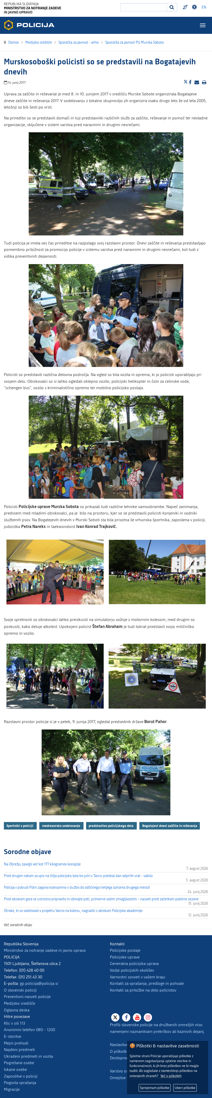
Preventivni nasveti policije (27, 996)
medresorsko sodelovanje (61, 825)
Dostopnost (195, 7)
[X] (115, 1017)
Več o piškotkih (171, 1076)
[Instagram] (148, 1017)
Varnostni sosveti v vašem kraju (137, 976)
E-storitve (12, 1036)
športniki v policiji (20, 825)
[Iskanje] (172, 7)
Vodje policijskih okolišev (132, 970)
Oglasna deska (16, 1010)
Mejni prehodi (16, 1043)
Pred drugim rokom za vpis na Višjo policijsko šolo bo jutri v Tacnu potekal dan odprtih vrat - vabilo (78, 876)
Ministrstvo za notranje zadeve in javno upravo (45, 950)
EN (204, 7)
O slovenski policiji (20, 990)
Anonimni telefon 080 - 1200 (29, 1029)
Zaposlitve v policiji (20, 1076)
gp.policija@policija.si (39, 983)
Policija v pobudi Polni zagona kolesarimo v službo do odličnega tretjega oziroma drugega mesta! (77, 887)
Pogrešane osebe (19, 1062)
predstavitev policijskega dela (111, 825)
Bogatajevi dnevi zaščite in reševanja (169, 825)
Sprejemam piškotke (154, 1088)
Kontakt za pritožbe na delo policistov (143, 990)
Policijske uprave (125, 957)
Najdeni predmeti (19, 1049)
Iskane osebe (15, 1069)
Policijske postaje (125, 950)
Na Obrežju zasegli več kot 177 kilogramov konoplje (42, 864)
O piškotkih (120, 1051)
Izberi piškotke (185, 1088)
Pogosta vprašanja (20, 1082)
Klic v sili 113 (14, 1023)
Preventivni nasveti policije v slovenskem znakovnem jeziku (186, 7)
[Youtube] (137, 1017)
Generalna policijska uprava (134, 963)
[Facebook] (126, 1017)
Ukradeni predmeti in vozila (28, 1056)
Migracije (12, 1089)
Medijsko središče (19, 1003)
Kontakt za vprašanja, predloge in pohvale (147, 983)
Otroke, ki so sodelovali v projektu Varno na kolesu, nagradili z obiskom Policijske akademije (73, 911)
